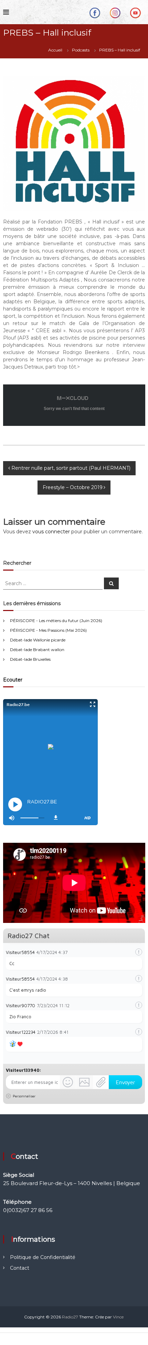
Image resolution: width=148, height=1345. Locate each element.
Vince (118, 1316)
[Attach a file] (101, 1082)
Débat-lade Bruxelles (30, 659)
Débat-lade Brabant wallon (37, 649)
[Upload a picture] (84, 1082)
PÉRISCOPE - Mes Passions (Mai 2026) (48, 630)
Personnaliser (24, 1096)
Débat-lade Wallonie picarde (37, 639)
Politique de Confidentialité (42, 1257)
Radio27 (70, 1316)
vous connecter (51, 531)
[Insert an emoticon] (68, 1082)
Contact (19, 1268)
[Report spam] (138, 951)
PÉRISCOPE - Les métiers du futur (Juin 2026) (56, 620)
